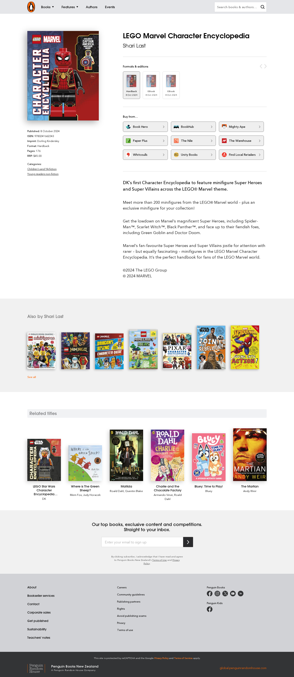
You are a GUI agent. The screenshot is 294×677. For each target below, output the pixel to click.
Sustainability (36, 629)
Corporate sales (39, 612)
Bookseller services (40, 596)
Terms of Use (159, 560)
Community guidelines (131, 594)
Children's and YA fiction (42, 169)
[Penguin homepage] (31, 7)
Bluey (208, 491)
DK (44, 499)
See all (31, 377)
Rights (121, 609)
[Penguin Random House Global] (39, 667)
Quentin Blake (134, 491)
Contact (33, 604)
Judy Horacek (92, 495)
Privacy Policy (161, 658)
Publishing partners (128, 601)
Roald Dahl (117, 491)
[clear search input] (263, 7)
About (31, 587)
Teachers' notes (38, 638)
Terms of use (125, 630)
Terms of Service (183, 658)
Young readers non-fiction (43, 174)
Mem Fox (76, 495)
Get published (37, 621)
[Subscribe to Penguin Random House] (188, 542)
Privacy (121, 623)
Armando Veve (163, 495)
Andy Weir (250, 491)
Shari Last (134, 45)
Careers (122, 587)
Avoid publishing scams (131, 616)
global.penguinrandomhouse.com (243, 667)
